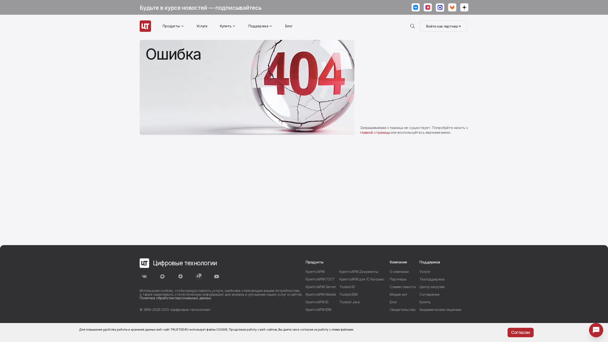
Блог (289, 26)
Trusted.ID (347, 287)
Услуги (201, 26)
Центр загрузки (432, 287)
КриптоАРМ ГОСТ (320, 279)
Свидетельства (402, 310)
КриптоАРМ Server (321, 287)
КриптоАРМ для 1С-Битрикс (362, 279)
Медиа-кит (399, 294)
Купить (425, 302)
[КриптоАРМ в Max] (440, 8)
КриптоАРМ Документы (358, 272)
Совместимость (403, 287)
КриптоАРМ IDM (318, 310)
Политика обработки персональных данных (175, 298)
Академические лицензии (440, 310)
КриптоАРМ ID (317, 302)
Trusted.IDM (348, 294)
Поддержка (258, 26)
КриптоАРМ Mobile (321, 294)
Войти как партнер (442, 26)
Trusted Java (349, 302)
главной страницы (375, 132)
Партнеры (398, 279)
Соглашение (429, 294)
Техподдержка (431, 279)
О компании (399, 272)
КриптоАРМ (315, 272)
